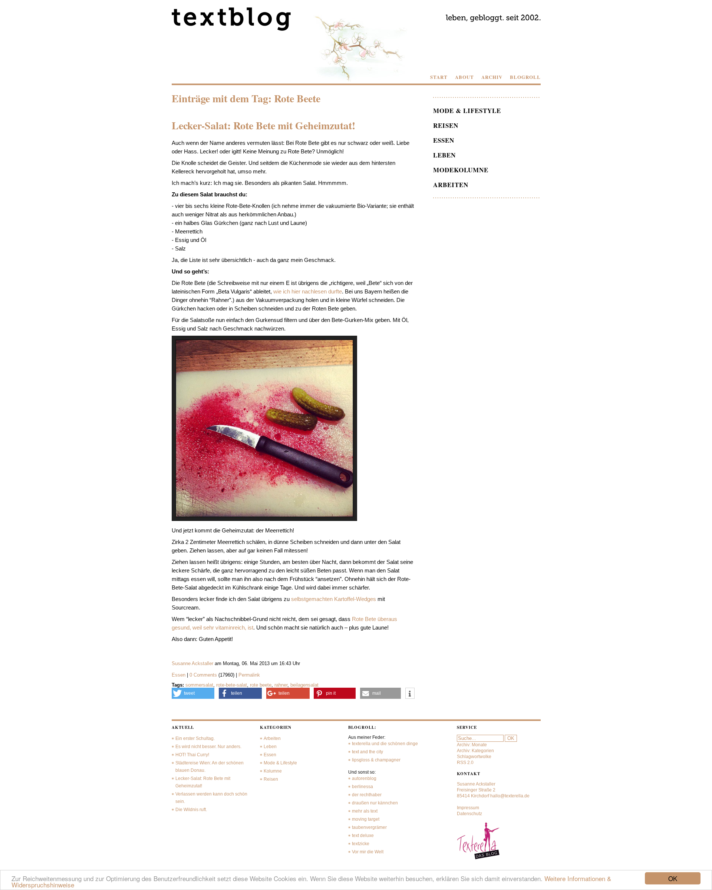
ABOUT (464, 77)
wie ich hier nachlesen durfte (307, 291)
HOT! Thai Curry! (192, 754)
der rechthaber (367, 794)
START (439, 77)
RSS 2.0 (465, 762)
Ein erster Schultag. (195, 738)
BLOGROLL (525, 77)
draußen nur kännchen (375, 803)
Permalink (249, 675)
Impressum (468, 807)
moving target (365, 819)
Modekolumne (460, 170)
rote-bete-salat (231, 685)
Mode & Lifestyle (467, 110)
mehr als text (365, 811)
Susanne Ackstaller (192, 663)
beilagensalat (304, 685)
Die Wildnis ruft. (191, 809)
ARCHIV (491, 77)
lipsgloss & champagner (376, 760)
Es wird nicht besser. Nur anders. (208, 746)
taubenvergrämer (369, 827)
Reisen (445, 125)
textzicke (360, 843)
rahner (280, 685)
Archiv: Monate (472, 744)
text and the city (367, 751)
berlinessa (362, 786)
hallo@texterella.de (510, 795)
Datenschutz (469, 813)
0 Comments (203, 675)
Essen (178, 675)
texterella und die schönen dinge (385, 743)
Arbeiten (450, 184)
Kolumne (273, 771)
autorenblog (364, 778)
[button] (193, 693)
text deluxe (363, 835)
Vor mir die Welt (367, 851)
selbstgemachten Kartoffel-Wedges (333, 599)
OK (672, 878)
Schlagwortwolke (474, 756)
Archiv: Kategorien (475, 750)
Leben (444, 155)
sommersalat (199, 685)
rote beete (260, 685)
